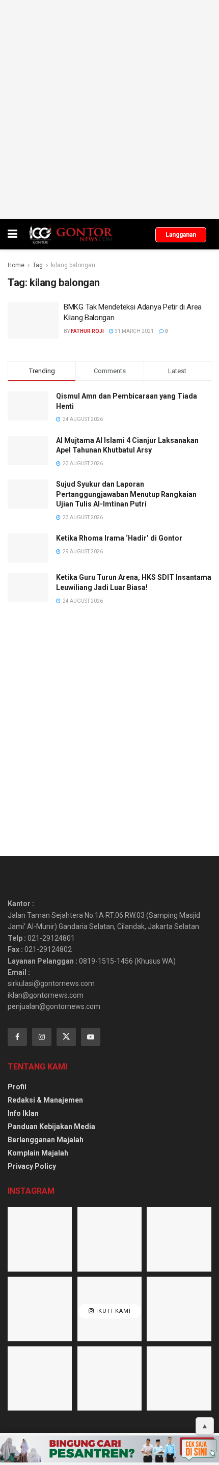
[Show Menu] (12, 234)
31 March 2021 (134, 331)
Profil (17, 1087)
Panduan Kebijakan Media (51, 1126)
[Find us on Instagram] (41, 1037)
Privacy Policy (32, 1166)
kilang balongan (73, 265)
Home (16, 265)
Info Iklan (23, 1113)
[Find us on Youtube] (90, 1037)
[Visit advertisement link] (109, 109)
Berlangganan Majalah (46, 1140)
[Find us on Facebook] (17, 1037)
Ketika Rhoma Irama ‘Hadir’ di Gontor (119, 538)
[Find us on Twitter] (66, 1037)
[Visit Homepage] (71, 234)
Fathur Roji (87, 331)
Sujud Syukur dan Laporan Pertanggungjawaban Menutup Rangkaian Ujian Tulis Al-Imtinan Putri (126, 494)
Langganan (181, 234)
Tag (38, 265)
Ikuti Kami (112, 1311)
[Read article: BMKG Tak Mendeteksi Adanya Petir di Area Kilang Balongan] (33, 320)
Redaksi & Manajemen (45, 1100)
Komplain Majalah (38, 1153)
